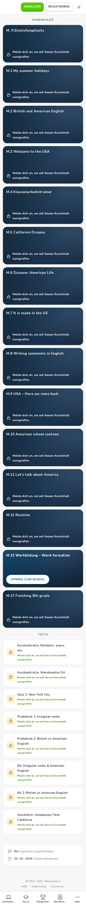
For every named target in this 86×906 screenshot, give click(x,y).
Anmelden (32, 7)
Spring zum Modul (28, 580)
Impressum (57, 886)
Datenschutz (39, 886)
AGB (24, 886)
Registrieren (59, 7)
